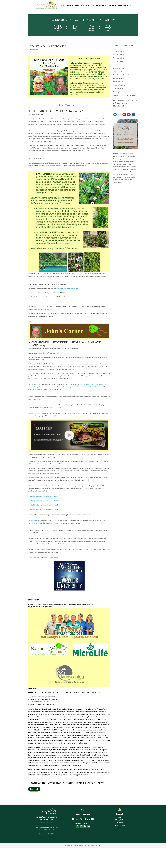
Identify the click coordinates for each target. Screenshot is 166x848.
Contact (111, 5)
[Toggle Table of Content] (77, 105)
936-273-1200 (49, 830)
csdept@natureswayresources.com (46, 827)
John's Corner (117, 71)
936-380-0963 (49, 834)
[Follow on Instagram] (81, 826)
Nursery (89, 5)
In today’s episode (34, 520)
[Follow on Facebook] (77, 826)
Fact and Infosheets (119, 68)
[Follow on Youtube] (88, 826)
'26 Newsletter (118, 61)
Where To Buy (123, 5)
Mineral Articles (118, 78)
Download (34, 789)
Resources (100, 5)
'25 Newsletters (118, 58)
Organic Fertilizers (119, 85)
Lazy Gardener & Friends (121, 75)
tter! (122, 106)
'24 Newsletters (118, 54)
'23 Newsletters (33, 49)
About (68, 5)
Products (78, 5)
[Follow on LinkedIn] (84, 826)
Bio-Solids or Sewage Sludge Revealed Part (42, 496)
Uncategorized (118, 92)
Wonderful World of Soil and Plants (124, 95)
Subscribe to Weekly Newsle (125, 103)
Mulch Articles (118, 82)
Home (62, 5)
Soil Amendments (119, 88)
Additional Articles (119, 65)
